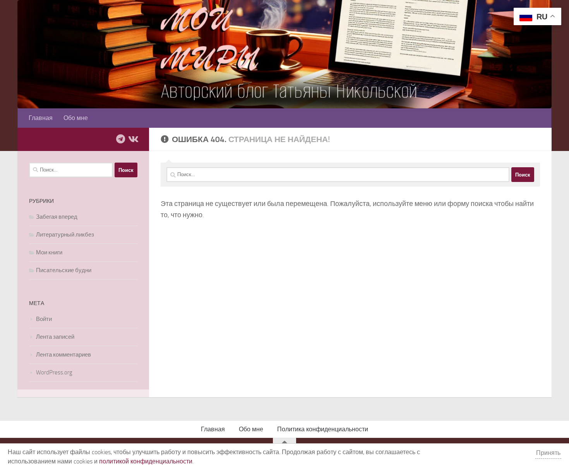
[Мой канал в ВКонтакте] (132, 139)
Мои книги (49, 252)
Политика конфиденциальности (322, 429)
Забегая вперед (56, 216)
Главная (41, 118)
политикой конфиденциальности (145, 461)
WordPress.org (54, 372)
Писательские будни (63, 270)
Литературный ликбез (65, 234)
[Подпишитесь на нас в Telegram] (120, 139)
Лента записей (55, 336)
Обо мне (75, 118)
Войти (44, 319)
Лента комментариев (63, 354)
